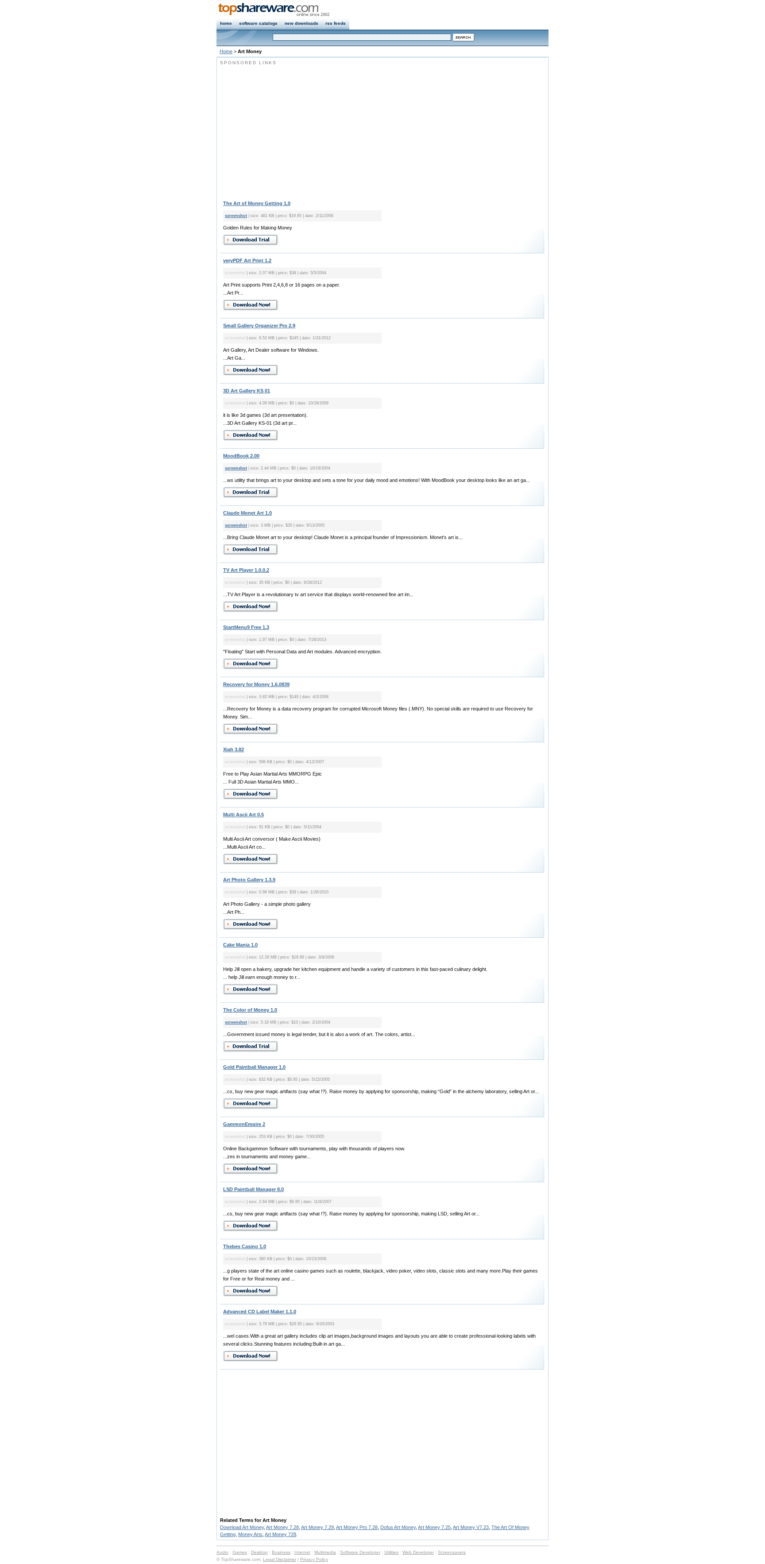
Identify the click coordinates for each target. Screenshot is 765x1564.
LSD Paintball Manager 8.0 (253, 1189)
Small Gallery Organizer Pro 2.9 (259, 325)
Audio (222, 1552)
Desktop (259, 1552)
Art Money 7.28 (282, 1527)
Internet (302, 1552)
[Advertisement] (294, 128)
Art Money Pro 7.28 (357, 1527)
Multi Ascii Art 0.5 (243, 814)
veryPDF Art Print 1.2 (247, 260)
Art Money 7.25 (434, 1527)
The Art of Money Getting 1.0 (256, 203)
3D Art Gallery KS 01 (246, 390)
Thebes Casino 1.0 (244, 1246)
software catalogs (258, 23)
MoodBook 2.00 (241, 455)
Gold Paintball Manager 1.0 (254, 1067)
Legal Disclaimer (279, 1559)
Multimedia (325, 1552)
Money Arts (250, 1534)
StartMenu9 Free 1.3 (246, 627)
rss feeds (335, 23)
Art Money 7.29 (317, 1527)
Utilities (391, 1552)
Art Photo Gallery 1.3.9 (249, 879)
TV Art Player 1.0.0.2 (246, 570)
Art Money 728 (280, 1534)
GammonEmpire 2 (244, 1124)
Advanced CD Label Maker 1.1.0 (259, 1311)
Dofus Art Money (398, 1527)
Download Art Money (242, 1527)
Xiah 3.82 (233, 749)
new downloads (301, 23)
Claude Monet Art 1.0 (247, 513)
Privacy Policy (314, 1559)
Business (281, 1552)
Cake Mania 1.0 (240, 944)
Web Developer (418, 1552)
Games (239, 1552)
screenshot (236, 215)
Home (226, 51)
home (226, 23)
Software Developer (360, 1552)
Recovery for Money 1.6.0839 (256, 684)
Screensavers (452, 1552)
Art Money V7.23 (471, 1527)
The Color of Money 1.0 (250, 1010)
